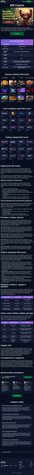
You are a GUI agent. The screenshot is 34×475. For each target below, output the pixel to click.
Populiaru (3, 77)
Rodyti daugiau (17, 395)
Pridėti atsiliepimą (28, 377)
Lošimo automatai (29, 77)
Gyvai (12, 77)
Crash (20, 77)
